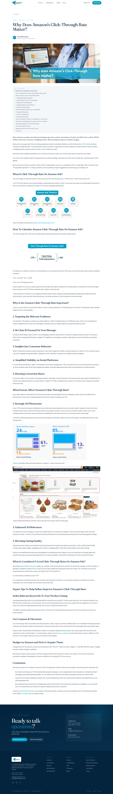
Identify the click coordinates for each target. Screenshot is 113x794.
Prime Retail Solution (27, 691)
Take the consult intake (36, 739)
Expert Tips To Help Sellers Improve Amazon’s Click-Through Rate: (31, 121)
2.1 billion (43, 149)
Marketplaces (49, 2)
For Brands (49, 760)
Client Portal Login (90, 760)
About (64, 2)
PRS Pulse (49, 765)
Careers (88, 771)
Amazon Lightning (63, 633)
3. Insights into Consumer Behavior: (24, 102)
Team (67, 765)
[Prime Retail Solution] (17, 2)
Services (40, 2)
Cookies (99, 791)
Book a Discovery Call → (19, 739)
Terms (94, 791)
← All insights (16, 14)
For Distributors (50, 763)
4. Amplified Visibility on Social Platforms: (25, 105)
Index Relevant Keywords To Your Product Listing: (27, 123)
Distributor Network (90, 765)
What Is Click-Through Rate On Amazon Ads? (26, 90)
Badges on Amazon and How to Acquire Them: (27, 128)
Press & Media (89, 768)
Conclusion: (18, 130)
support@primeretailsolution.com (19, 778)
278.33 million (85, 144)
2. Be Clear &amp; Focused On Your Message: (26, 100)
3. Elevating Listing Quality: (22, 116)
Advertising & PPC (51, 771)
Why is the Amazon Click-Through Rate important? (28, 95)
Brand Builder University (28, 566)
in (16, 782)
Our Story (68, 760)
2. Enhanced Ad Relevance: (22, 114)
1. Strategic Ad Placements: (22, 112)
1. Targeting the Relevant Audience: (24, 98)
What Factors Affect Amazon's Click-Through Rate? (28, 109)
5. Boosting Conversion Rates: (23, 107)
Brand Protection (51, 768)
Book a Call (97, 2)
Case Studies (69, 768)
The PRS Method (70, 763)
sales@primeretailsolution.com (18, 777)
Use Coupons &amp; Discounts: (23, 126)
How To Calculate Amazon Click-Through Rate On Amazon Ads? (31, 93)
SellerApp (16, 463)
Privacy (89, 791)
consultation (25, 693)
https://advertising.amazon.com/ (44, 223)
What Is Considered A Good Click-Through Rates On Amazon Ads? (31, 119)
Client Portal (87, 2)
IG (13, 782)
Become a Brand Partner (92, 763)
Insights (58, 2)
